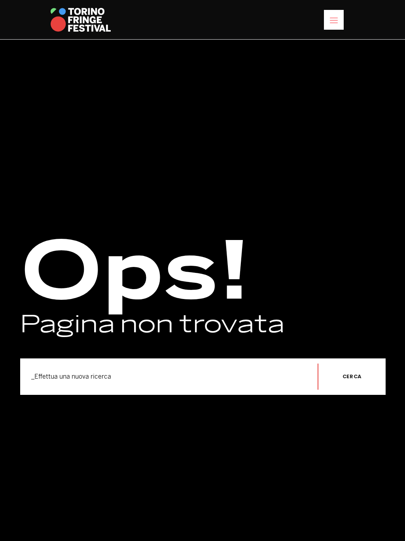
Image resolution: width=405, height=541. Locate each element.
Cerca (352, 376)
